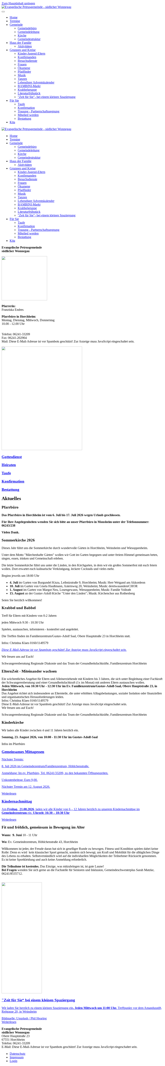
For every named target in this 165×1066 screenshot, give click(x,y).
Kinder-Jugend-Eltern (31, 53)
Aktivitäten (25, 46)
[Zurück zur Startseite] (36, 7)
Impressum (17, 1057)
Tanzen (22, 79)
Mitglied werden (28, 115)
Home (14, 17)
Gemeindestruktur (29, 39)
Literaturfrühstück (29, 93)
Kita (12, 122)
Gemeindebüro (27, 28)
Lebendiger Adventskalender (36, 82)
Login (13, 1061)
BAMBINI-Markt (29, 86)
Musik (22, 75)
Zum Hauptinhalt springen (18, 3)
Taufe (21, 104)
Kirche (22, 35)
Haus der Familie (20, 42)
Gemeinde (16, 24)
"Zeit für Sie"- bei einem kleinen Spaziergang (46, 97)
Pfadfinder (24, 71)
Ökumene (24, 68)
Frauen (22, 64)
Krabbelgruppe (27, 89)
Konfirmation (26, 107)
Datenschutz (17, 1053)
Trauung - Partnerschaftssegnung (38, 111)
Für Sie (14, 100)
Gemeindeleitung (28, 32)
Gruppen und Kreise (23, 50)
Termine (15, 21)
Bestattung (24, 118)
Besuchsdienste (27, 60)
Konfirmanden (27, 57)
